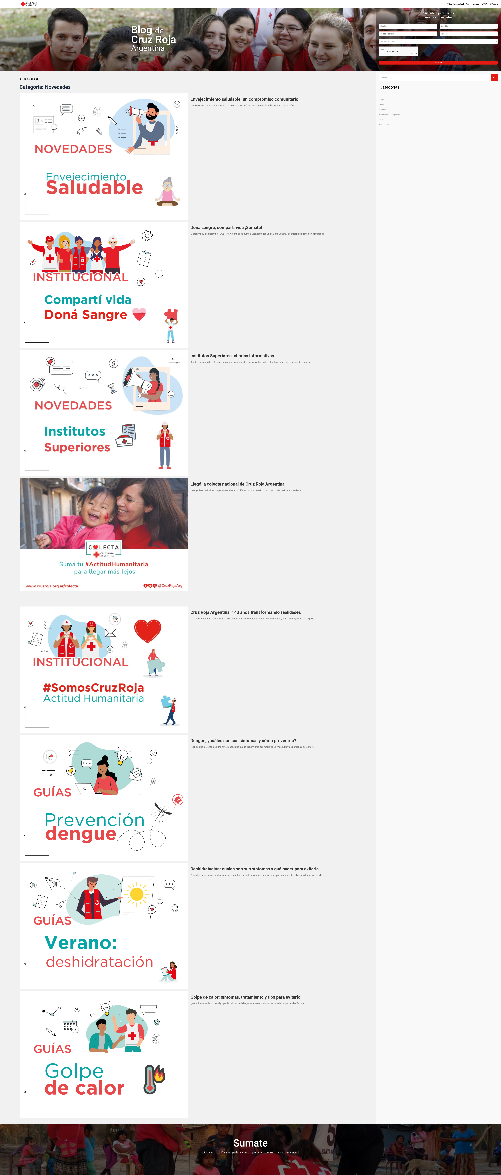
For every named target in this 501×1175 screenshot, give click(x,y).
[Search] (494, 77)
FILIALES (475, 4)
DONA (484, 4)
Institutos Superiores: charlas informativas (232, 355)
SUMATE (494, 4)
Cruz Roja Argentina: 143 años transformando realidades (245, 612)
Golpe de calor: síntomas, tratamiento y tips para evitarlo (245, 997)
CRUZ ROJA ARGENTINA (458, 4)
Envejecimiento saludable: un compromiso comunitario (244, 99)
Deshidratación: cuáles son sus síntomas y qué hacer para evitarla (254, 868)
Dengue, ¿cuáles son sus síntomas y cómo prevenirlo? (243, 740)
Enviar (438, 62)
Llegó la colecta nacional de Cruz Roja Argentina (238, 484)
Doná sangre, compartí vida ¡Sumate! (226, 227)
